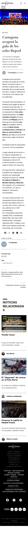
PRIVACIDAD (15, 522)
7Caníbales (13, 243)
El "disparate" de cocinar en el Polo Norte (14, 378)
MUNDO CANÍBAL (14, 473)
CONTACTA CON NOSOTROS (13, 483)
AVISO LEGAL (7, 522)
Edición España (3, 7)
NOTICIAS (7, 471)
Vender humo (8, 334)
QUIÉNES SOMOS (13, 480)
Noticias (5, 32)
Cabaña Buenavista (7, 263)
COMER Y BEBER (10, 475)
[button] (25, 3)
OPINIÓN (21, 475)
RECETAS (14, 477)
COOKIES (22, 522)
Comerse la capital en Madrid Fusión (12, 421)
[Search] (21, 3)
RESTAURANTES (18, 471)
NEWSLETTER (13, 486)
